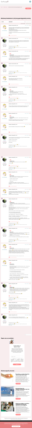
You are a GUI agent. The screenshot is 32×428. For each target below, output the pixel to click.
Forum (1, 7)
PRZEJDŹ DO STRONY (16, 426)
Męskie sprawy (5, 7)
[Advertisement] (16, 13)
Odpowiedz (28, 8)
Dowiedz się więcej (17, 424)
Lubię (27, 25)
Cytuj (25, 25)
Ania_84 (4, 43)
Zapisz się (17, 364)
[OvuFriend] (4, 2)
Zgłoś (30, 25)
